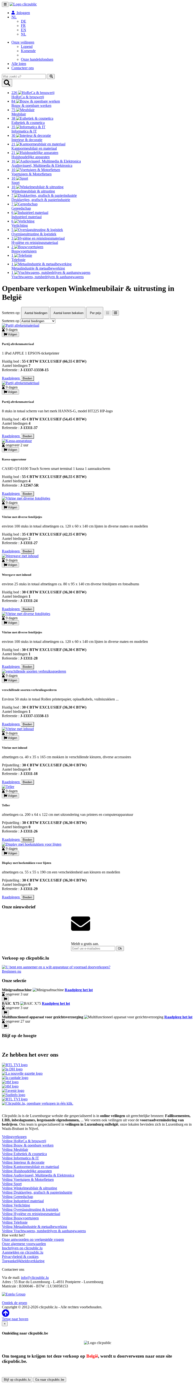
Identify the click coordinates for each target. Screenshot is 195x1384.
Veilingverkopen (14, 1137)
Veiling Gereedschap (17, 1197)
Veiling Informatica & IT (20, 1158)
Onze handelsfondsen (37, 59)
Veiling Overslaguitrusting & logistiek (30, 1209)
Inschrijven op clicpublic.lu (22, 1248)
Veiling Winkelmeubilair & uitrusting (29, 1188)
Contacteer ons (22, 68)
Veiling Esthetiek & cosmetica (24, 1154)
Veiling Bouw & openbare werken (28, 1145)
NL (23, 34)
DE (23, 21)
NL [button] (14, 17)
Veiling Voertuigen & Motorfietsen (28, 1179)
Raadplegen (11, 378)
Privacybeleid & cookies (20, 1257)
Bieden (27, 378)
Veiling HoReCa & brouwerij (24, 1141)
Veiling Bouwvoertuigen (20, 1218)
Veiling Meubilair (15, 1150)
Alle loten (18, 64)
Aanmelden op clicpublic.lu (22, 1252)
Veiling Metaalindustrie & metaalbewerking (34, 1227)
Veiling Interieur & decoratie (23, 1162)
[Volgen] (5, 998)
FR (23, 26)
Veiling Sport (12, 1184)
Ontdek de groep (14, 1303)
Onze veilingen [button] (22, 42)
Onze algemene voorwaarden (24, 1244)
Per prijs (95, 313)
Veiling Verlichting (16, 1205)
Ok (120, 948)
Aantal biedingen (35, 313)
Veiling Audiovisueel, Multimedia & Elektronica (38, 1175)
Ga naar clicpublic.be (49, 1379)
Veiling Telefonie (15, 1222)
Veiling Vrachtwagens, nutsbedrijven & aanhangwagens (44, 1231)
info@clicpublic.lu (35, 1278)
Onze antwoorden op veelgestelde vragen (33, 1239)
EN (23, 30)
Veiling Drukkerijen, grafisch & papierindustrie (37, 1192)
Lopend (27, 46)
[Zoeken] (51, 76)
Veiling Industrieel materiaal (23, 1201)
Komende (28, 51)
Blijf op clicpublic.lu (17, 1379)
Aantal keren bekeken (68, 313)
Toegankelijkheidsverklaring (23, 1261)
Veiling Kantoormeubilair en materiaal (30, 1167)
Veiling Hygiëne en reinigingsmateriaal (31, 1214)
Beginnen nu (11, 971)
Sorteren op (10, 321)
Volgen (12, 334)
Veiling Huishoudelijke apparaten (27, 1171)
